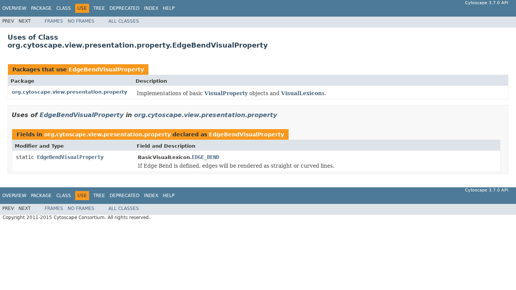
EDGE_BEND (205, 157)
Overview (14, 8)
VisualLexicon (301, 93)
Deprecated (124, 8)
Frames (54, 21)
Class (63, 8)
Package (41, 8)
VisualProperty (226, 93)
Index (151, 8)
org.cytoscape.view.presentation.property (69, 92)
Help (169, 8)
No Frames (81, 21)
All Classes (123, 21)
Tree (99, 8)
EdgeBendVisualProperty (106, 69)
